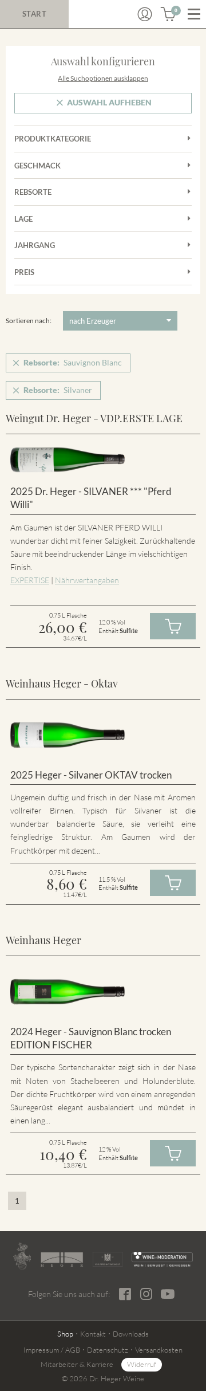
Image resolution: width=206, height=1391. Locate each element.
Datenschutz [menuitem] (107, 1349)
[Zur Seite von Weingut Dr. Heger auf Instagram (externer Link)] (146, 1294)
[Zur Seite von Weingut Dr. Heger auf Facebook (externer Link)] (125, 1294)
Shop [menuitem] (65, 1333)
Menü (194, 14)
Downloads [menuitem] (131, 1333)
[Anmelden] (145, 14)
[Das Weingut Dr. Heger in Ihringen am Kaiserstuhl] (22, 1256)
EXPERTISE (29, 580)
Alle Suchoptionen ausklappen (103, 78)
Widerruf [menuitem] (141, 1364)
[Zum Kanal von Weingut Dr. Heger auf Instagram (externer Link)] (167, 1293)
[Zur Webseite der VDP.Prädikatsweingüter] (107, 1259)
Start (34, 13)
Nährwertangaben (87, 580)
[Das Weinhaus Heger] (62, 1259)
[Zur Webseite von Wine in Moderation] (162, 1259)
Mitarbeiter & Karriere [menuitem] (77, 1364)
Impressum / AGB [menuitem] (51, 1349)
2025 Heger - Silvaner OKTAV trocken (91, 775)
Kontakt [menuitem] (93, 1333)
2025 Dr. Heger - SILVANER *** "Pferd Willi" (91, 497)
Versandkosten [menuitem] (159, 1349)
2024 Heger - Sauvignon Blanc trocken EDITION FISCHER (90, 1038)
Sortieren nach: (29, 320)
